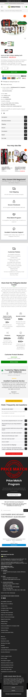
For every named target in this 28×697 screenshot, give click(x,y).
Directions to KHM (5, 641)
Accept (13, 687)
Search (25, 510)
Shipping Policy (14, 268)
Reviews (3, 645)
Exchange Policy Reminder (14, 262)
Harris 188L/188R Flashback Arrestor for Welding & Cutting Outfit (7, 168)
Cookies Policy (14, 257)
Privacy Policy (15, 684)
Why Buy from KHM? (5, 643)
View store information (7, 90)
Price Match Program (13, 494)
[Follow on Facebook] (1, 598)
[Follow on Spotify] (5, 598)
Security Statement (5, 652)
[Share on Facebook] (1, 113)
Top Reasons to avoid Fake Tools (8, 671)
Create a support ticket (6, 656)
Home (2, 10)
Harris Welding (15, 103)
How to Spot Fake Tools (6, 669)
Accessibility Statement (14, 254)
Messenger (12, 593)
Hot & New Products (5, 104)
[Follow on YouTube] (3, 598)
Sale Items (12, 104)
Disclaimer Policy (14, 261)
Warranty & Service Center (7, 662)
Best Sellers (9, 103)
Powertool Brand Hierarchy (7, 667)
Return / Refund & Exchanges (14, 265)
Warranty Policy (14, 275)
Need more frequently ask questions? (14, 453)
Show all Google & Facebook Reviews (14, 400)
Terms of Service (14, 273)
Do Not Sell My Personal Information (9, 649)
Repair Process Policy (14, 267)
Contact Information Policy (7, 632)
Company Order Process (14, 259)
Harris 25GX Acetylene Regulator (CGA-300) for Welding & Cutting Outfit (20, 168)
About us (3, 636)
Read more (23, 64)
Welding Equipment (17, 106)
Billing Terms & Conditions (14, 256)
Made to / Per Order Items (14, 264)
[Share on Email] (4, 113)
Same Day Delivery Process (7, 665)
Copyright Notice (5, 647)
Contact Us (3, 638)
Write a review (14, 362)
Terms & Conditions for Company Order (14, 272)
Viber (8, 593)
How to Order (4, 658)
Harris (6, 93)
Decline (13, 690)
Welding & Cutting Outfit (6, 106)
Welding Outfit (7, 95)
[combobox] (13, 510)
